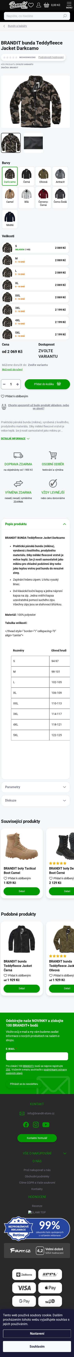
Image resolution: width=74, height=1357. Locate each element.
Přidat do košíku (44, 384)
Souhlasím (37, 1346)
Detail (22, 891)
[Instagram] (35, 1123)
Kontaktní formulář (37, 1138)
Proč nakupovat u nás (37, 1170)
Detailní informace (13, 438)
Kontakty (37, 1189)
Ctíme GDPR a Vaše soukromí (37, 1182)
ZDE (8, 1069)
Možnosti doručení (12, 369)
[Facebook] (25, 1123)
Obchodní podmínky (37, 1176)
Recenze (37, 1206)
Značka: (9, 67)
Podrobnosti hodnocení (51, 57)
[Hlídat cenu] (35, 406)
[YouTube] (45, 1123)
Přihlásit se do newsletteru (24, 1084)
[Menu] (69, 5)
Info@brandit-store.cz (40, 1113)
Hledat (64, 16)
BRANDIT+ (28, 1066)
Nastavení (37, 1333)
